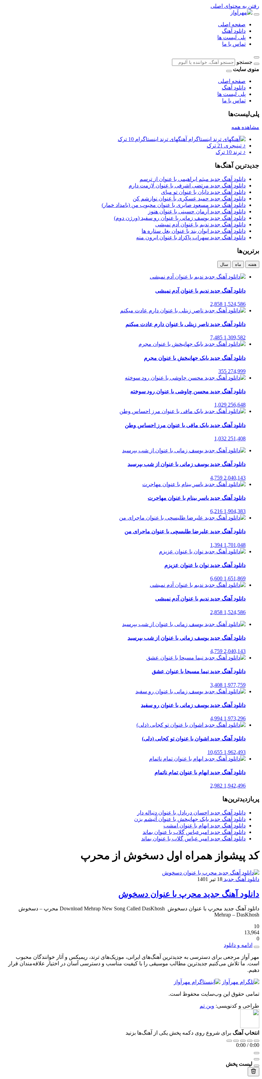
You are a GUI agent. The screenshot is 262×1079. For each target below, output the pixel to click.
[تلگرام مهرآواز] (240, 982)
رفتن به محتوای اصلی (234, 6)
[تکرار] (229, 1041)
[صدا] (256, 1053)
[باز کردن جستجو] (256, 57)
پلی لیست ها (231, 37)
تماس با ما (234, 44)
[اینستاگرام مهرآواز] (197, 982)
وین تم (207, 1006)
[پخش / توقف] (243, 1041)
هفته (252, 264)
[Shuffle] (256, 1041)
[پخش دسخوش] (256, 947)
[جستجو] (256, 64)
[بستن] (256, 1066)
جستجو (244, 62)
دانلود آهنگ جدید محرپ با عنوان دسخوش (188, 894)
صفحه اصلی (232, 24)
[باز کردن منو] (256, 14)
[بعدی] (249, 1041)
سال (224, 264)
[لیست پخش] (256, 1059)
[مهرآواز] (241, 12)
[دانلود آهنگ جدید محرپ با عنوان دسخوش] (210, 873)
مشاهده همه (245, 127)
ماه (238, 264)
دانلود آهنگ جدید (240, 879)
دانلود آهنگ (234, 31)
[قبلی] (236, 1041)
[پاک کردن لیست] (253, 1071)
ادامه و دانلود (238, 945)
